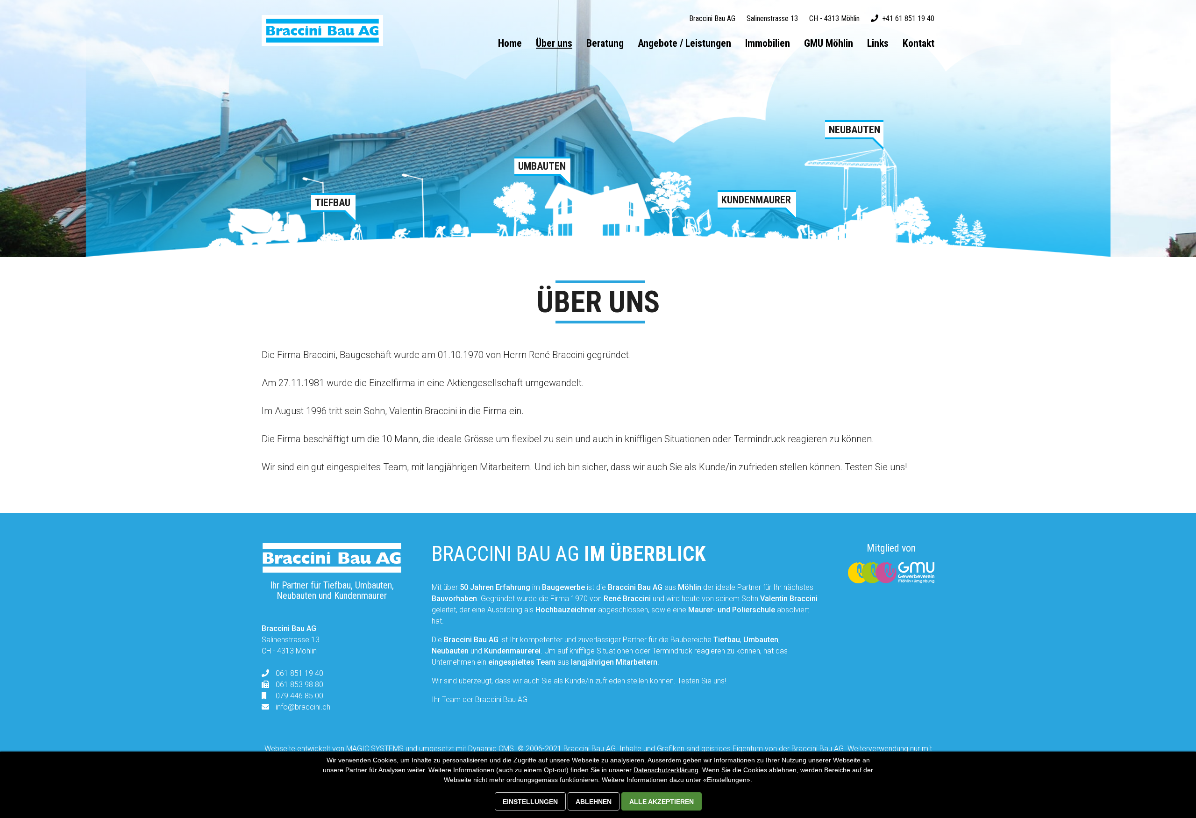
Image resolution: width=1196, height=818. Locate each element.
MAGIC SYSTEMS (375, 748)
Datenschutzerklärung (666, 770)
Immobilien (767, 43)
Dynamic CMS (491, 748)
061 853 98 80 (299, 684)
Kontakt (918, 43)
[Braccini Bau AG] (322, 31)
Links (878, 43)
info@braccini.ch (303, 707)
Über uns (554, 43)
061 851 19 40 (299, 673)
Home (510, 43)
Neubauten (854, 130)
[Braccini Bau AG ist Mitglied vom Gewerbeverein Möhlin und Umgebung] (891, 580)
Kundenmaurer (756, 200)
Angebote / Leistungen (684, 43)
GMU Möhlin (828, 43)
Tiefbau (332, 203)
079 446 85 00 (299, 695)
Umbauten (542, 166)
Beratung (605, 43)
